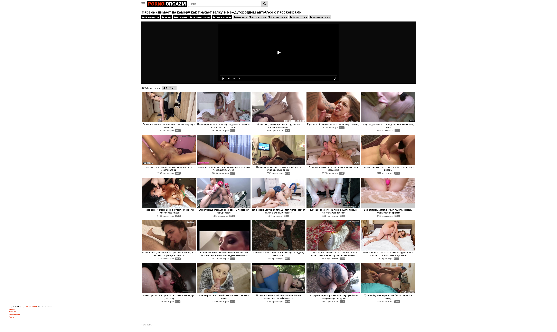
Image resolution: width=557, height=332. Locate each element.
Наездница (241, 17)
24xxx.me (12, 312)
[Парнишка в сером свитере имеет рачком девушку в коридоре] (169, 107)
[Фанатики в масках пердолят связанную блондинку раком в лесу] (278, 235)
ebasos (12, 309)
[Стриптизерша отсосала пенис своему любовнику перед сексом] (224, 193)
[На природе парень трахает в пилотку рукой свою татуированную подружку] (333, 278)
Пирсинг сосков (299, 17)
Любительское (259, 17)
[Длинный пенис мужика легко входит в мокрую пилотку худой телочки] (333, 193)
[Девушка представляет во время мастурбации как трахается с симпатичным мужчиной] (388, 235)
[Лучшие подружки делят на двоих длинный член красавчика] (333, 150)
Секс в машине (223, 17)
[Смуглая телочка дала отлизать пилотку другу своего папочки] (169, 150)
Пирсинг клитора (279, 17)
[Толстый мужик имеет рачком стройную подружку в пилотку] (388, 150)
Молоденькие (151, 17)
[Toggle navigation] (144, 3)
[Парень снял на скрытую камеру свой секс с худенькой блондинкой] (278, 150)
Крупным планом (201, 17)
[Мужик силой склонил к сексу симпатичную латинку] (333, 107)
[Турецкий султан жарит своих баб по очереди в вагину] (388, 278)
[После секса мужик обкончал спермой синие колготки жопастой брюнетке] (278, 278)
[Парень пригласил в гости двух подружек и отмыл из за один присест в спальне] (224, 107)
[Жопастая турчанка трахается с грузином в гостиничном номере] (278, 107)
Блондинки (182, 17)
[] (264, 4)
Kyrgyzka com (14, 314)
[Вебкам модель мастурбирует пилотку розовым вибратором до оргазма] (388, 193)
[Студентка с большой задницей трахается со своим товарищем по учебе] (224, 150)
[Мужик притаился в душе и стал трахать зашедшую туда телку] (169, 278)
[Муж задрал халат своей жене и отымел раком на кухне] (224, 278)
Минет (167, 17)
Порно (11, 317)
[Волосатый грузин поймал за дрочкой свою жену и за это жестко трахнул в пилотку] (169, 235)
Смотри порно (31, 307)
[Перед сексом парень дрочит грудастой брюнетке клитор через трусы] (169, 193)
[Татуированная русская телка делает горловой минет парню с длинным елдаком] (278, 193)
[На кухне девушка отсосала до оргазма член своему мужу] (388, 107)
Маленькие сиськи (321, 17)
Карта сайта (146, 325)
